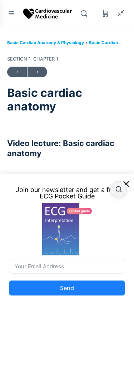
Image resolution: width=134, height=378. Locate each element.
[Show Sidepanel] (119, 13)
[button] (126, 181)
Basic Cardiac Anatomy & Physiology (46, 42)
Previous (17, 72)
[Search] (86, 13)
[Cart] (105, 13)
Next (37, 72)
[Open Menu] (11, 13)
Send (67, 285)
